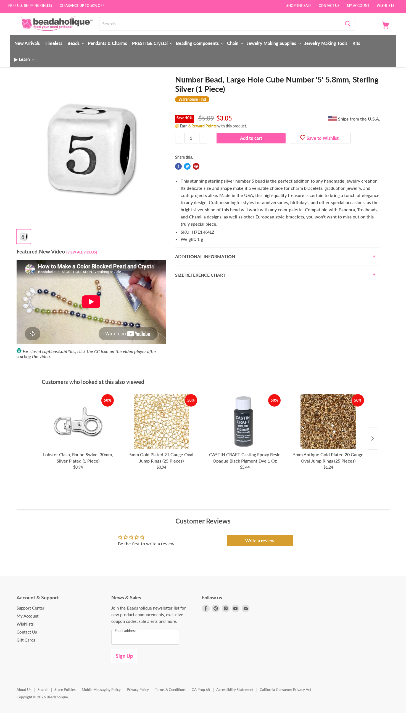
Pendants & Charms (107, 43)
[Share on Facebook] (178, 166)
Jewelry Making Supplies (272, 43)
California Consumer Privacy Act (285, 689)
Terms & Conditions (170, 689)
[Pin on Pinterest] (196, 166)
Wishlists (385, 5)
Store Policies (65, 689)
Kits (356, 43)
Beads (74, 43)
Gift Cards (26, 639)
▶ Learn (22, 59)
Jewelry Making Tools (325, 43)
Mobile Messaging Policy (101, 689)
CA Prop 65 (201, 689)
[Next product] (372, 439)
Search (43, 689)
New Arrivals (27, 43)
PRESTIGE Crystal (150, 43)
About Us (24, 689)
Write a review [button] (260, 540)
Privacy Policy (138, 689)
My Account (358, 5)
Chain (233, 43)
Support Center (30, 607)
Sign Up (124, 656)
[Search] (347, 23)
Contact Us (329, 5)
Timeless (53, 43)
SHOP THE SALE (298, 5)
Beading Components (198, 43)
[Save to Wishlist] (302, 138)
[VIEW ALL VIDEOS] (81, 252)
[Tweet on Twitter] (187, 166)
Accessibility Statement (235, 689)
